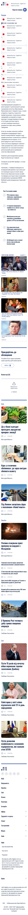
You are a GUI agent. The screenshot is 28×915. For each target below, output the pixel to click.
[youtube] (18, 773)
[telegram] (2, 773)
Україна (3, 520)
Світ (2, 640)
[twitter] (10, 773)
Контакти (5, 851)
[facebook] (6, 773)
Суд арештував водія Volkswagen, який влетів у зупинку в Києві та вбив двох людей (15, 230)
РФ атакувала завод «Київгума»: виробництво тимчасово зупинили (14, 197)
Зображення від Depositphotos (16, 903)
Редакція (4, 855)
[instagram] (14, 773)
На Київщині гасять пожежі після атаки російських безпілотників (14, 242)
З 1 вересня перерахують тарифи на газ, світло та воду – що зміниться (15, 208)
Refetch (15, 392)
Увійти (6, 365)
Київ (2, 404)
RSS (4, 903)
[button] (15, 778)
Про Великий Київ (7, 847)
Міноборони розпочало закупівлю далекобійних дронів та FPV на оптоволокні (15, 218)
